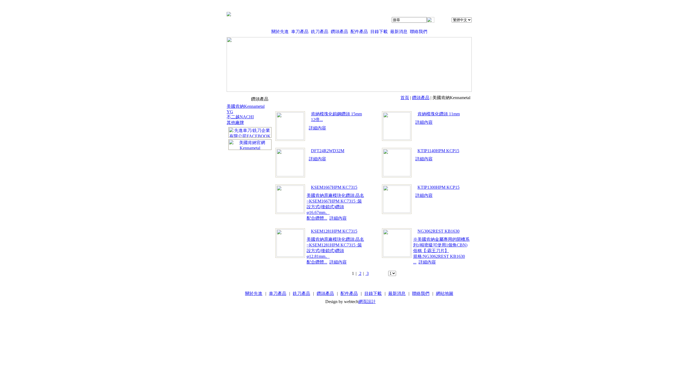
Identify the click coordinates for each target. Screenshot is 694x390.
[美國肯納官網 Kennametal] (250, 144)
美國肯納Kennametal (246, 106)
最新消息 (398, 31)
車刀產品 (300, 31)
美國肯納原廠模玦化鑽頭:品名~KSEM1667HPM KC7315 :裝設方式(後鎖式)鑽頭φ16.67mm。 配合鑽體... (335, 206)
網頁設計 (367, 301)
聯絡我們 (418, 31)
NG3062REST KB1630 (438, 231)
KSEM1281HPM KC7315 (334, 231)
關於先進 (280, 31)
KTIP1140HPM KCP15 (438, 150)
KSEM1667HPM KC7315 (334, 187)
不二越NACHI (240, 117)
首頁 (404, 97)
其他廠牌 (235, 122)
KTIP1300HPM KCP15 (438, 187)
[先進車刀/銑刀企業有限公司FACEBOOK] (250, 132)
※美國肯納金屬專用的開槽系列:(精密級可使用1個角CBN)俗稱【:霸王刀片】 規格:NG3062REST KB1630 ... (441, 250)
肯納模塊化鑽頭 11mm (438, 114)
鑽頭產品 (339, 31)
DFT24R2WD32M (327, 150)
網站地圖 (444, 293)
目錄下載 (379, 31)
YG (230, 111)
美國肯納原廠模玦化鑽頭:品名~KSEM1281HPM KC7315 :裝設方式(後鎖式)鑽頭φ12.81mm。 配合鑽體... (335, 250)
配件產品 (359, 31)
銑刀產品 (319, 31)
